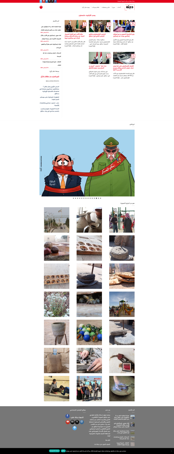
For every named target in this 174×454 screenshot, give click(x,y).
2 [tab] (98, 198)
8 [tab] (85, 198)
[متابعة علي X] (77, 422)
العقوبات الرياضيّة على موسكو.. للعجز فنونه (49, 98)
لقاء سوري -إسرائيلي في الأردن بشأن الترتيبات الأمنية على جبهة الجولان (121, 425)
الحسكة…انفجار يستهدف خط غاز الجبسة (121, 438)
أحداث (119, 7)
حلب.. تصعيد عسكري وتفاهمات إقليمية (49, 104)
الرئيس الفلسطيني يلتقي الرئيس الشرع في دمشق (97, 35)
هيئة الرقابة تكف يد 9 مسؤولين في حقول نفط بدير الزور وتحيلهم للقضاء (121, 417)
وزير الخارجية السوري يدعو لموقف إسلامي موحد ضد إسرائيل (123, 35)
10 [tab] (81, 198)
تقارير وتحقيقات (106, 7)
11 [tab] (79, 198)
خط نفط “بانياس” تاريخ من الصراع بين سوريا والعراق (97, 67)
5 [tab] (92, 198)
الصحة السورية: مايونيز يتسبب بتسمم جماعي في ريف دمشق (49, 110)
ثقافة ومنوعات (95, 7)
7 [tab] (88, 198)
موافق (63, 451)
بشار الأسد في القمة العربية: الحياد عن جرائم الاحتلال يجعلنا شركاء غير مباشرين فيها (74, 36)
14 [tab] (73, 198)
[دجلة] (129, 7)
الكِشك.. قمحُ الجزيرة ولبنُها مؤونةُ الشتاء (123, 444)
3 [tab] (96, 198)
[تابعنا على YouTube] (43, 1)
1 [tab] (100, 198)
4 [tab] (94, 198)
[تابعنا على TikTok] (52, 1)
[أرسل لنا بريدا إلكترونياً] (49, 1)
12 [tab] (77, 198)
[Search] (41, 7)
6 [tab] (90, 198)
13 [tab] (75, 198)
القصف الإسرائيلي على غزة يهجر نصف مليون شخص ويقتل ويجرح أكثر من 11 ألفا (123, 68)
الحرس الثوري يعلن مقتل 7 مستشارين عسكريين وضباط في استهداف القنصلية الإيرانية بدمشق (49, 90)
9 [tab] (83, 198)
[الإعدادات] (171, 451)
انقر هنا (107, 440)
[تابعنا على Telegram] (41, 1)
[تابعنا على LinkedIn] (46, 1)
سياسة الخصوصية (54, 451)
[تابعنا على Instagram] (82, 422)
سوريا (113, 7)
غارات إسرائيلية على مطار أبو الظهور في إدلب (121, 432)
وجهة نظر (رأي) (86, 7)
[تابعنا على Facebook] (55, 1)
